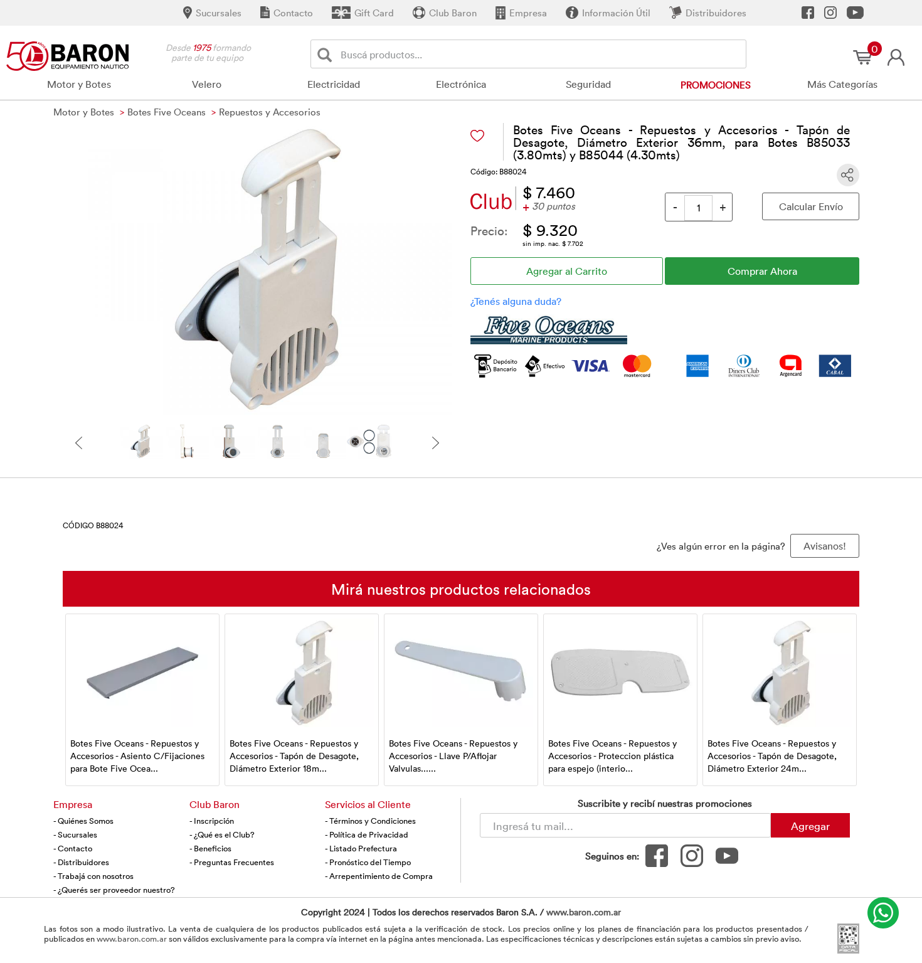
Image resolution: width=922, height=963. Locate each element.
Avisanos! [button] (824, 546)
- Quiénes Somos (83, 820)
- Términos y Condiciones (370, 820)
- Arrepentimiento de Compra (379, 875)
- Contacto (72, 848)
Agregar (810, 826)
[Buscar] (327, 54)
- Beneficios (210, 848)
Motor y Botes (79, 84)
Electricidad (333, 84)
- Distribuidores (81, 862)
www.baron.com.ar (583, 912)
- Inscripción (211, 820)
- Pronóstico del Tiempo (368, 862)
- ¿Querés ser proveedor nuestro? (114, 889)
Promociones (716, 84)
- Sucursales (75, 834)
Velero (206, 84)
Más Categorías (842, 84)
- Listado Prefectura (361, 848)
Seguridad (588, 84)
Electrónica (461, 84)
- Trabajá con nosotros (93, 875)
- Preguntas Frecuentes (231, 862)
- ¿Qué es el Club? (222, 834)
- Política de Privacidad (366, 834)
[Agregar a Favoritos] (477, 136)
